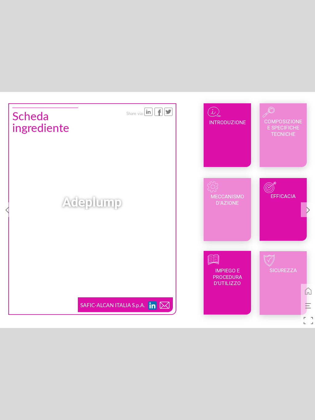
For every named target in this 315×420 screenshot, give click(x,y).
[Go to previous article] (7, 209)
